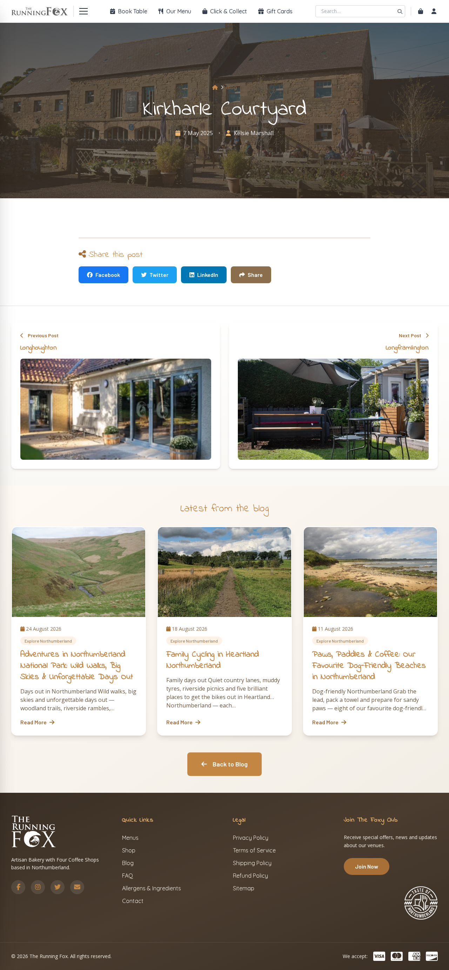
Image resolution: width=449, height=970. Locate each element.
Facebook (107, 274)
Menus (130, 837)
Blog (231, 87)
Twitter (158, 274)
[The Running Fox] (39, 11)
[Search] (399, 11)
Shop (128, 850)
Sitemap (243, 888)
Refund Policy (250, 875)
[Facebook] (18, 887)
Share (255, 274)
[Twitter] (58, 887)
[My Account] (434, 11)
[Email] (77, 887)
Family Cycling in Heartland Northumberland (212, 660)
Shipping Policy (252, 862)
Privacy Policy (250, 837)
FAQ (127, 875)
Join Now (366, 866)
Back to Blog (230, 764)
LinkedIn (207, 274)
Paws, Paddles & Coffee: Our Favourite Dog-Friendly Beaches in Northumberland (369, 666)
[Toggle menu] (83, 11)
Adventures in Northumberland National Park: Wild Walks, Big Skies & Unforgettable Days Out (76, 666)
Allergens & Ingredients (151, 888)
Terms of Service (254, 850)
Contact (132, 900)
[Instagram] (38, 887)
